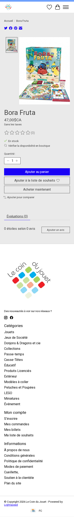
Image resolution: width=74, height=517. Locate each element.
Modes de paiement (18, 467)
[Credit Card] (33, 511)
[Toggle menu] (66, 7)
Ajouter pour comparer (20, 197)
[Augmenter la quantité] (16, 161)
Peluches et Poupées (19, 387)
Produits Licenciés (17, 371)
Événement (12, 404)
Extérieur (10, 376)
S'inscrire (10, 419)
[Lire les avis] (17, 132)
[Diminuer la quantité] (8, 161)
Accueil (8, 20)
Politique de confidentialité (23, 461)
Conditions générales (19, 456)
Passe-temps (14, 354)
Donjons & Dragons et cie (22, 343)
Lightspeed (11, 504)
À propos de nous (17, 450)
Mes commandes (16, 424)
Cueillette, (11, 472)
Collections (12, 349)
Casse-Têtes (13, 360)
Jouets (9, 332)
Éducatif (10, 365)
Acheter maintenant (37, 189)
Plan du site (12, 483)
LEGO (8, 393)
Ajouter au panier (37, 172)
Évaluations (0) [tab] (17, 216)
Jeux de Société (16, 338)
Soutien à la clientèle (19, 478)
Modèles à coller (16, 382)
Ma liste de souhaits (19, 435)
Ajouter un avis (55, 229)
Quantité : (10, 153)
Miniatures (11, 398)
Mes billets (12, 430)
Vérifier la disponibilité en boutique (29, 145)
